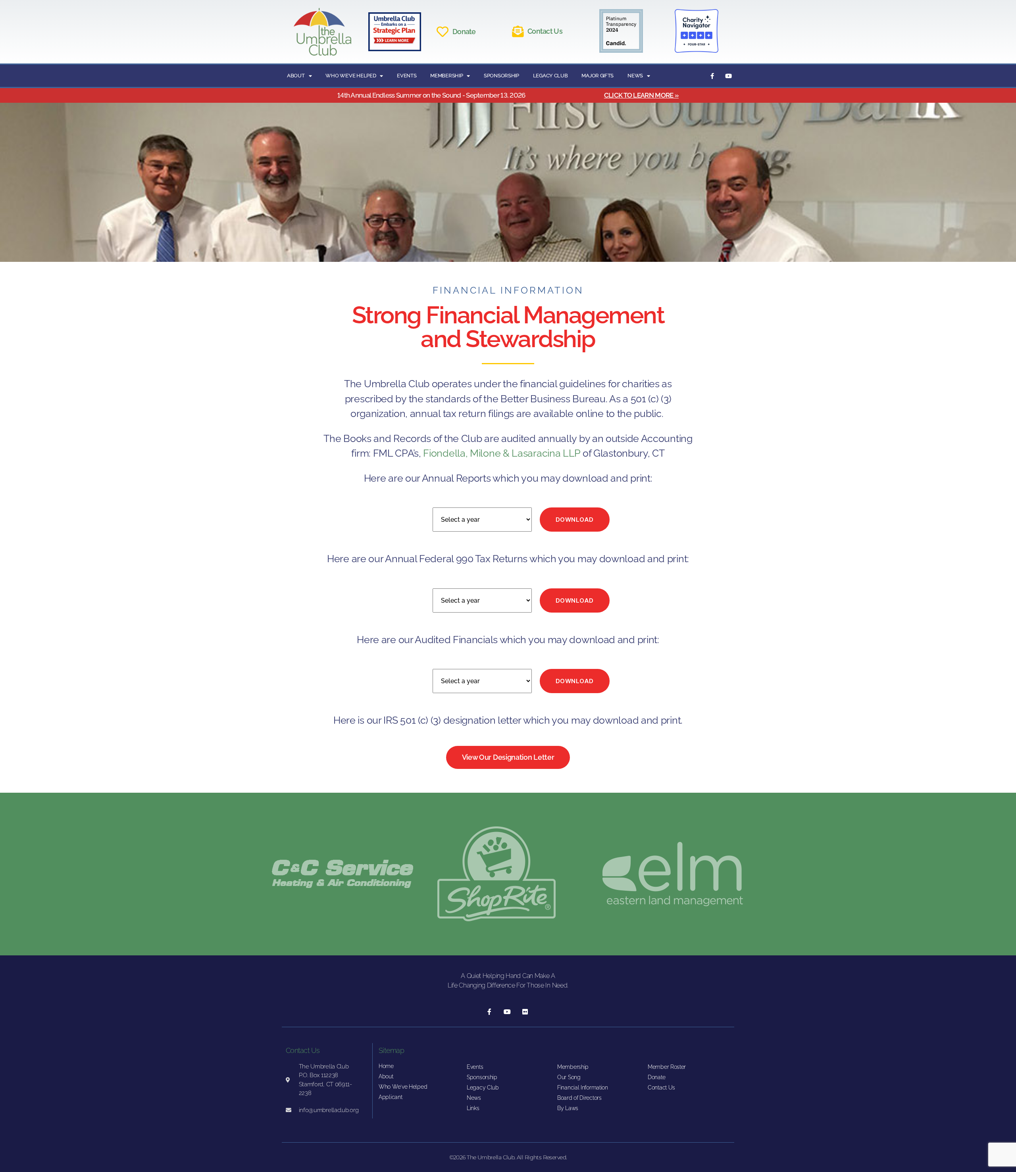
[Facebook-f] (712, 76)
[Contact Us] (517, 31)
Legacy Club (550, 76)
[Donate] (442, 32)
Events (406, 76)
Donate (464, 31)
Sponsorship (501, 76)
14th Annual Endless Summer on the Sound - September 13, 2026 (431, 95)
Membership (446, 76)
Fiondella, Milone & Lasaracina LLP (501, 453)
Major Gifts (597, 76)
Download (575, 519)
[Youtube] (728, 76)
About (296, 76)
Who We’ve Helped (350, 76)
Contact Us (544, 31)
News (635, 76)
